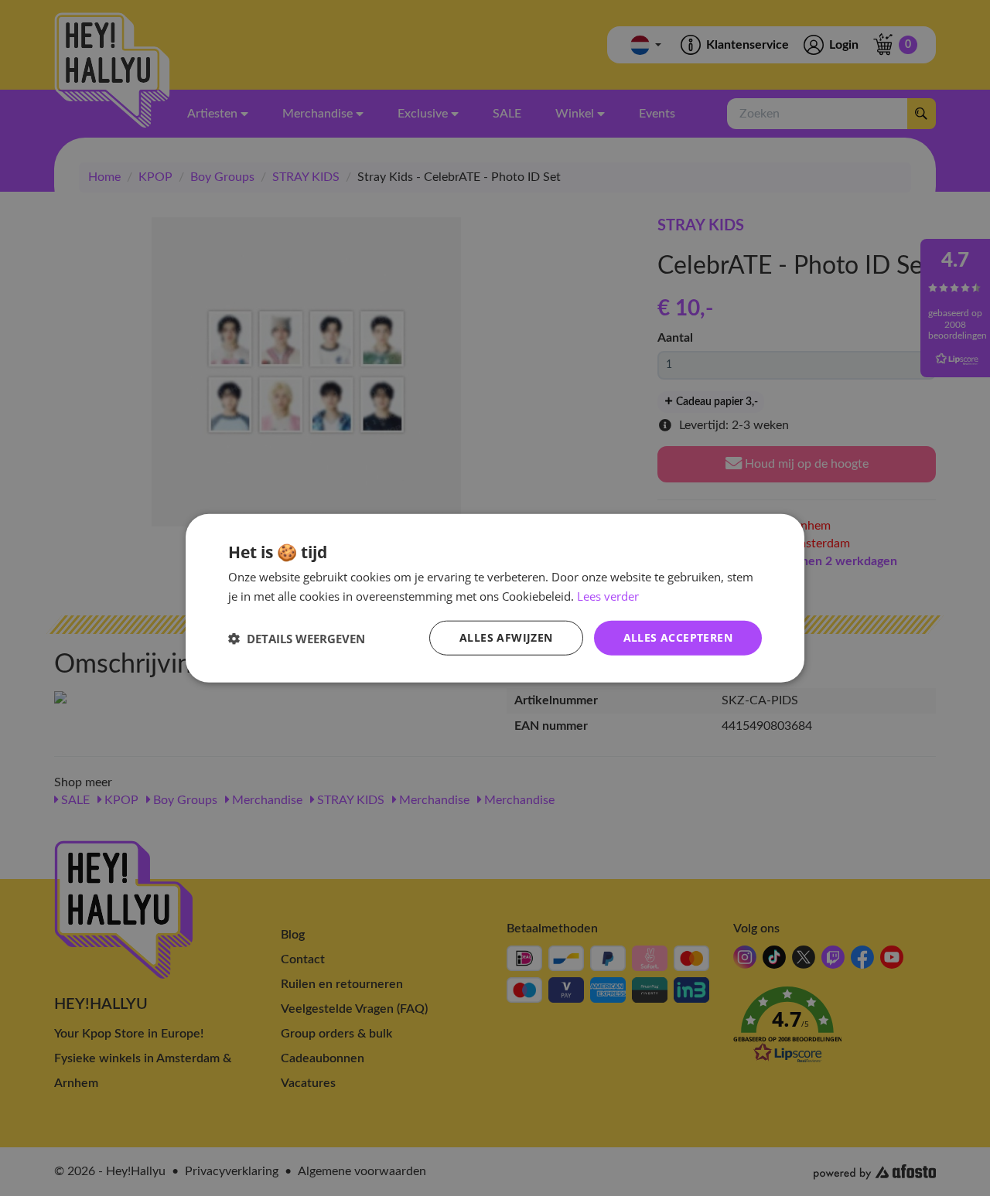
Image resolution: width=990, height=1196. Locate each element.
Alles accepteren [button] (677, 637)
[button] (296, 637)
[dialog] (495, 598)
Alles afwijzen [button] (506, 637)
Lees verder (608, 595)
